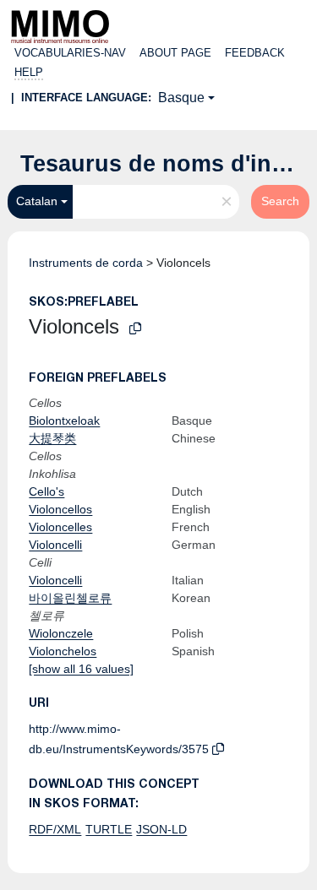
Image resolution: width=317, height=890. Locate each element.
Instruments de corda (86, 262)
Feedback (255, 52)
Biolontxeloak (64, 420)
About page (175, 52)
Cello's (46, 491)
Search (280, 201)
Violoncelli (55, 544)
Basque (181, 97)
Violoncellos (60, 509)
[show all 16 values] (81, 669)
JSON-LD (161, 829)
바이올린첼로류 (70, 598)
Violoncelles (60, 527)
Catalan (36, 201)
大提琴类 (52, 438)
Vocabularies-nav (70, 52)
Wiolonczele (61, 633)
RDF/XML (55, 829)
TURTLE (108, 829)
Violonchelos (62, 651)
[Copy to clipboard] (135, 329)
